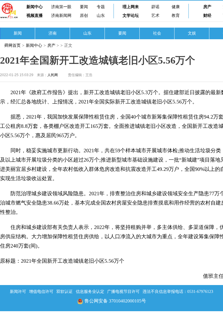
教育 (176, 15)
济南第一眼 (61, 7)
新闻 (18, 33)
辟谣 (155, 7)
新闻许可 (18, 291)
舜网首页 (12, 45)
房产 (207, 7)
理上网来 (131, 7)
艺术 (155, 15)
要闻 (84, 7)
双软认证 (64, 291)
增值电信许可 (41, 291)
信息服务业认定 (90, 291)
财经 (207, 15)
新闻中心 (34, 7)
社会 (157, 33)
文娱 (192, 33)
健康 (176, 7)
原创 (84, 15)
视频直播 (34, 15)
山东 (101, 15)
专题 (101, 7)
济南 (52, 33)
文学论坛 (131, 15)
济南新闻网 (61, 15)
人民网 (52, 75)
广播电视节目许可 (123, 291)
